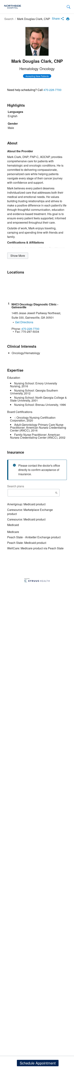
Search (8, 19)
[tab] (68, 7)
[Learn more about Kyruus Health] (37, 580)
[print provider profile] (68, 19)
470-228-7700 (52, 90)
